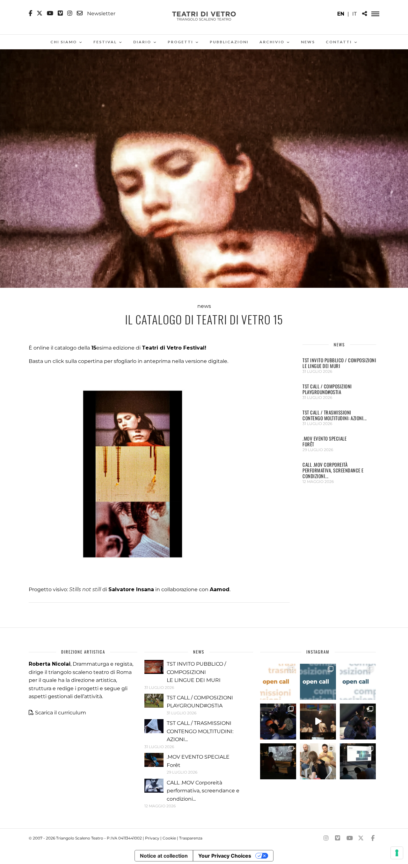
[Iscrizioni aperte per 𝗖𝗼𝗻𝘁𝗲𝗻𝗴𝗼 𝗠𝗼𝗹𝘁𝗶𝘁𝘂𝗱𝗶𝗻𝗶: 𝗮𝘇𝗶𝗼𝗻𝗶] (278, 682)
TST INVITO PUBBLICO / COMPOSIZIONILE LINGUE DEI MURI (339, 363)
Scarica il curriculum (60, 713)
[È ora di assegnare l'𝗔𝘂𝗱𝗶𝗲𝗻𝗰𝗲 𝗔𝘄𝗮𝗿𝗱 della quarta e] (318, 722)
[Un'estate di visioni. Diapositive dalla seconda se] (278, 761)
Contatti (339, 41)
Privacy (152, 838)
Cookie (169, 838)
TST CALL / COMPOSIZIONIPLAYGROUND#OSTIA (327, 389)
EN (340, 14)
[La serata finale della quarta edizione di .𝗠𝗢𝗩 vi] (358, 722)
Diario (142, 41)
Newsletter (100, 13)
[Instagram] (69, 13)
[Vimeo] (60, 13)
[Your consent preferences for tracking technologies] (397, 853)
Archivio (271, 41)
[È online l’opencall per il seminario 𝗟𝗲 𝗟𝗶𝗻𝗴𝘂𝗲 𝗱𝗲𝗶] (358, 682)
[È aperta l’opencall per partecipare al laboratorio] (318, 682)
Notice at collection (164, 856)
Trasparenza (190, 838)
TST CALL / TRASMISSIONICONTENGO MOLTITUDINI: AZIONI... (334, 415)
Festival (105, 41)
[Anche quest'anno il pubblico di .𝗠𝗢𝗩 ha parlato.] (278, 722)
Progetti (180, 41)
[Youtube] (50, 13)
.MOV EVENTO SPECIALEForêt (324, 441)
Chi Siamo (63, 41)
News (308, 41)
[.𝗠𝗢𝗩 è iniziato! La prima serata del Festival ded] (358, 761)
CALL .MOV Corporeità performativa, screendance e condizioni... (333, 470)
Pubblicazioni (229, 41)
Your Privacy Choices (224, 856)
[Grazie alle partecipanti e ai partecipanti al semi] (318, 761)
